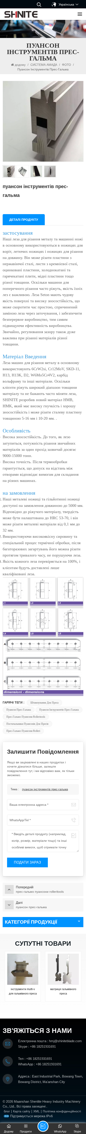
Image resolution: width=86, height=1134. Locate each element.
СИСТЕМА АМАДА (43, 64)
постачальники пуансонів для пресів (27, 723)
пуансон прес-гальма (18, 709)
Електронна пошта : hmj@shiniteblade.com (50, 1041)
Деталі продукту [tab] (23, 219)
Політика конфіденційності (62, 1111)
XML (36, 1111)
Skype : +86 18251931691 (37, 1046)
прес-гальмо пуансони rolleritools (25, 716)
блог (7, 1111)
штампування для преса (44, 702)
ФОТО (66, 64)
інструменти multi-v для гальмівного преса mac (23, 992)
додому (20, 64)
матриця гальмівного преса (63, 991)
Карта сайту (21, 1111)
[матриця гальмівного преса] (63, 969)
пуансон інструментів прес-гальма (59, 709)
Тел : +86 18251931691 (35, 1058)
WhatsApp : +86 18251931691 (40, 1064)
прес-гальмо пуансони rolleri (23, 730)
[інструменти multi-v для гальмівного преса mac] (22, 969)
